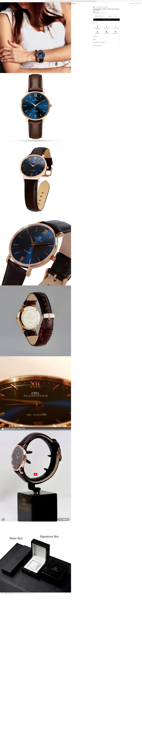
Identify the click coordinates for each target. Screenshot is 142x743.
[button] (2, 3)
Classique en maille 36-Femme (10, 593)
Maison (2, 593)
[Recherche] (136, 3)
